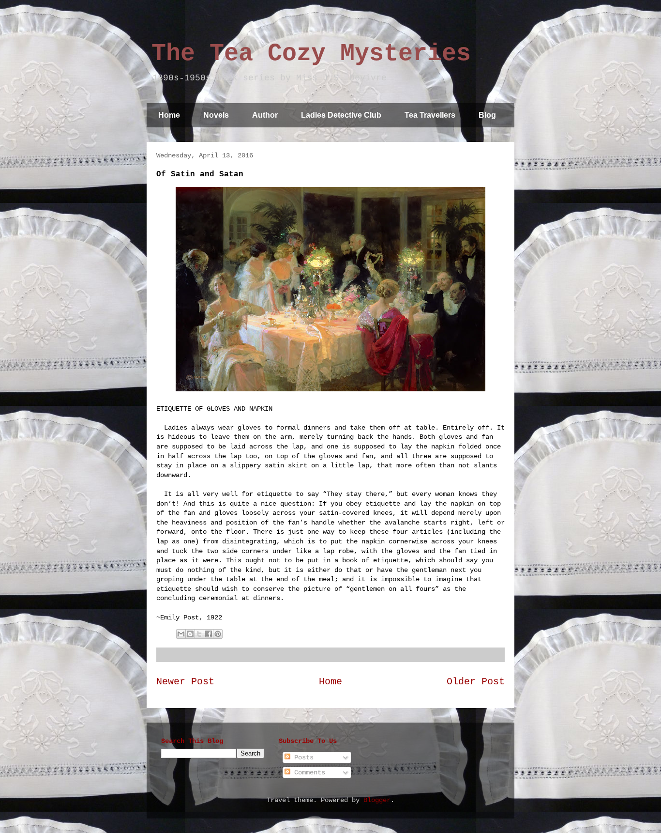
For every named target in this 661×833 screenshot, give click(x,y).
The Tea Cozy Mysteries (311, 53)
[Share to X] (199, 634)
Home (169, 115)
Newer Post (185, 682)
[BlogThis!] (190, 634)
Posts (302, 757)
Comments (307, 772)
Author (265, 115)
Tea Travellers (430, 115)
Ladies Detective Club (341, 115)
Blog (487, 115)
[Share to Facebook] (208, 634)
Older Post (476, 682)
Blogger (377, 800)
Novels (216, 115)
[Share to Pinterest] (218, 634)
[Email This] (181, 634)
